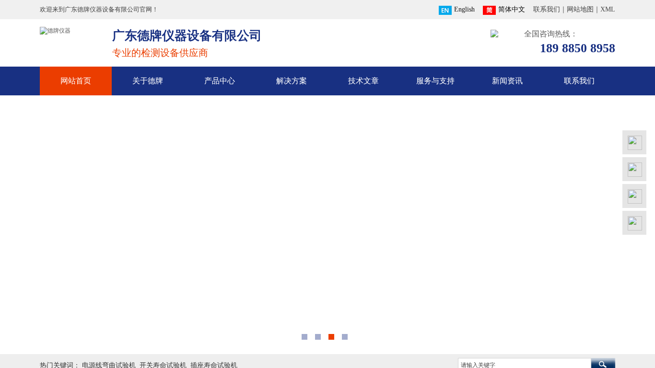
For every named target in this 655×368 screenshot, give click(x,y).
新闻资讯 (507, 81)
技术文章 (363, 81)
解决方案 (291, 81)
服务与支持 (435, 81)
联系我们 (579, 81)
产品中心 (219, 81)
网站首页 (75, 81)
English (464, 9)
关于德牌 (147, 81)
